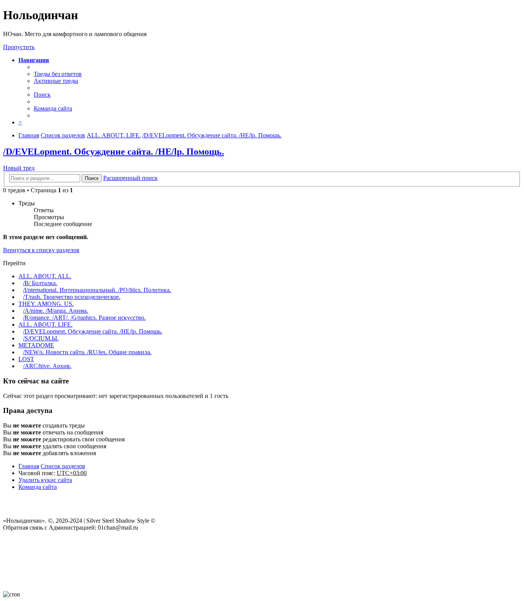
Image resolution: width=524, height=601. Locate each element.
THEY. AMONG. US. (46, 303)
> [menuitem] (20, 122)
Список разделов (63, 466)
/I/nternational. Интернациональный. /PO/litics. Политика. (97, 290)
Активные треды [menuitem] (56, 81)
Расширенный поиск (130, 178)
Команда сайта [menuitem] (53, 108)
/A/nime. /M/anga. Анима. (55, 310)
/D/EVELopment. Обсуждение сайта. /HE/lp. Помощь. (113, 152)
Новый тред (19, 168)
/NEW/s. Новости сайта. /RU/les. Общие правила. (87, 352)
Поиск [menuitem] (42, 94)
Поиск (92, 178)
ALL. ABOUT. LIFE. (45, 324)
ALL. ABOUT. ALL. (44, 276)
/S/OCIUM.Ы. (41, 338)
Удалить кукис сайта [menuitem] (45, 480)
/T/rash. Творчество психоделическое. (71, 297)
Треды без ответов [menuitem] (58, 74)
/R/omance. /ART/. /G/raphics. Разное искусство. (84, 317)
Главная (28, 466)
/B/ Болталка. (40, 283)
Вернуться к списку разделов (41, 250)
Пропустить (19, 47)
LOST (26, 359)
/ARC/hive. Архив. (47, 366)
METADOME (36, 345)
